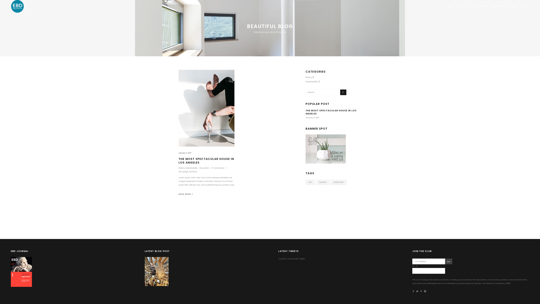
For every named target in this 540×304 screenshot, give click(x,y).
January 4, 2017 (185, 153)
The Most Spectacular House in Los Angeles (206, 161)
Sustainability (192, 168)
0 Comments (218, 168)
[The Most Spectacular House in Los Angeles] (206, 108)
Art (180, 171)
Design (185, 171)
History (182, 168)
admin (206, 168)
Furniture (193, 171)
